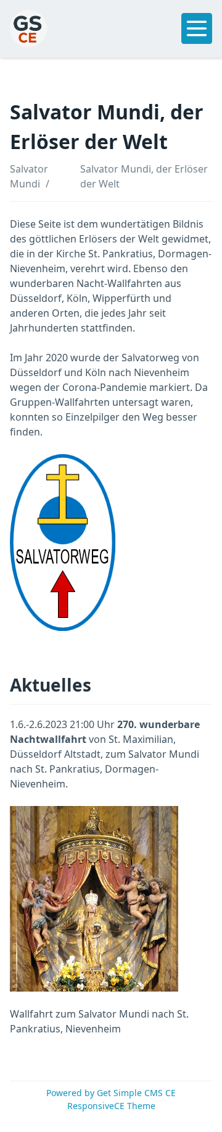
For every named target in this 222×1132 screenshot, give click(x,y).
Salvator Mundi (29, 176)
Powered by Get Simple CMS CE (111, 1093)
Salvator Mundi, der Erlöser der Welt (144, 176)
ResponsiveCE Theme (111, 1106)
